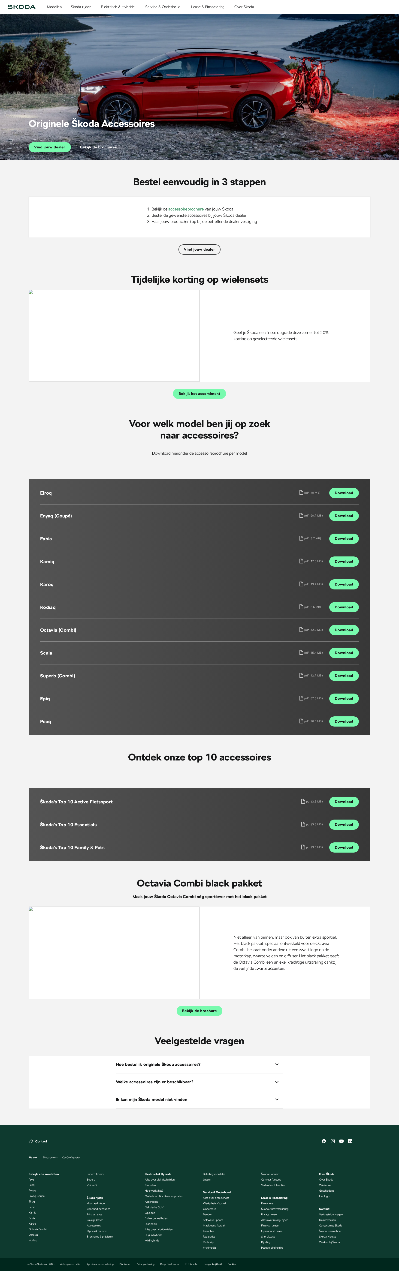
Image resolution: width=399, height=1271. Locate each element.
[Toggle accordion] (277, 1064)
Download (344, 493)
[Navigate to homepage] (22, 7)
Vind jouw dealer (49, 147)
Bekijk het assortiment (199, 393)
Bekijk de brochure (199, 1011)
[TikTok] (359, 1141)
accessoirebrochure (186, 209)
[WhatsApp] (367, 1141)
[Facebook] (323, 1141)
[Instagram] (332, 1141)
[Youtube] (341, 1141)
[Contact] (31, 1141)
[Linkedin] (350, 1141)
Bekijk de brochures (98, 147)
